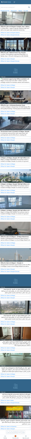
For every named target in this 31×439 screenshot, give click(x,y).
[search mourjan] (29, 7)
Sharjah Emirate (5, 11)
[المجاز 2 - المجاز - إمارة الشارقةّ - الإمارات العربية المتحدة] (1, 79)
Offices (20, 11)
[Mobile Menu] (14, 2)
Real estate (14, 11)
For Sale (26, 11)
